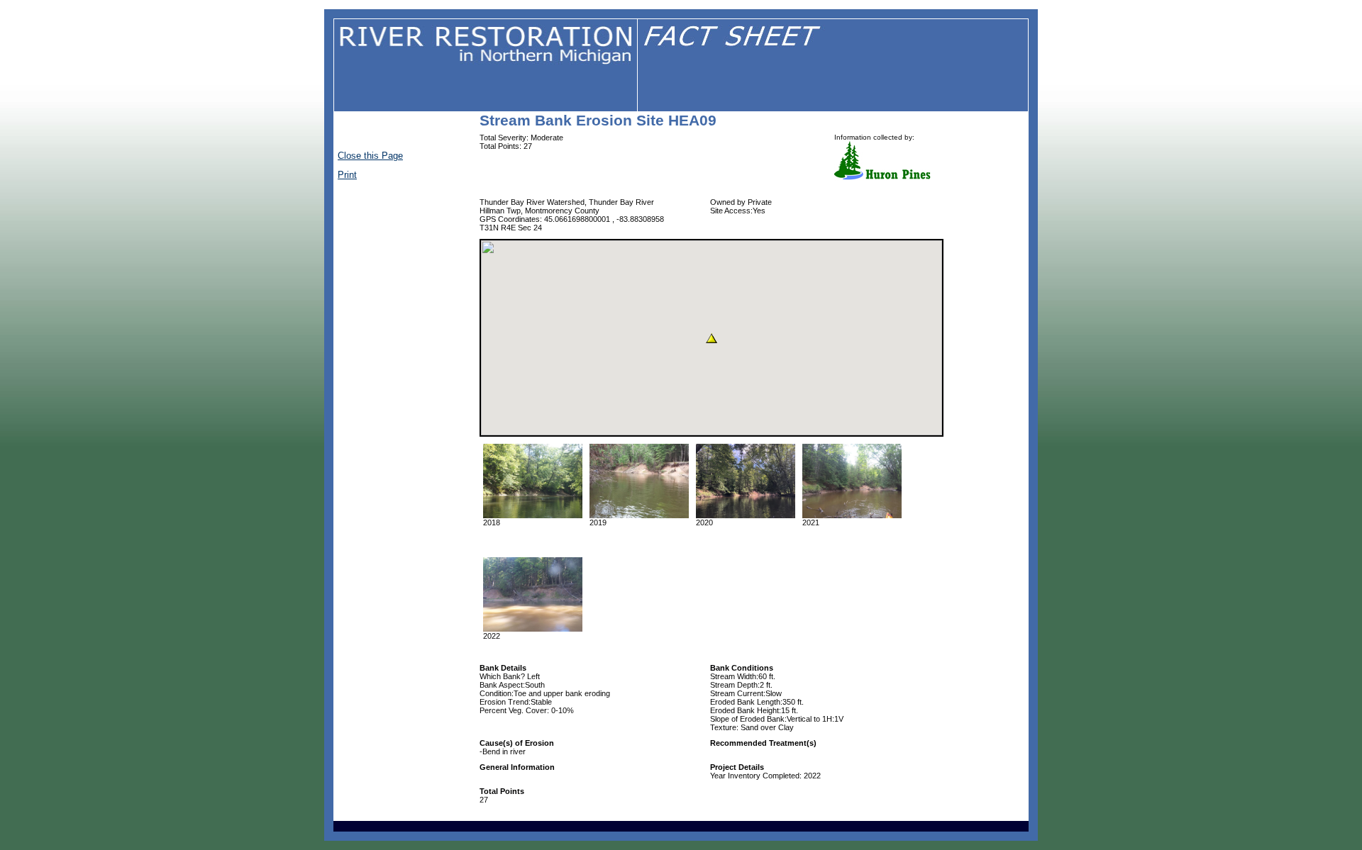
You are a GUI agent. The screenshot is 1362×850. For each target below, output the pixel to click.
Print (347, 174)
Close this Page (370, 155)
